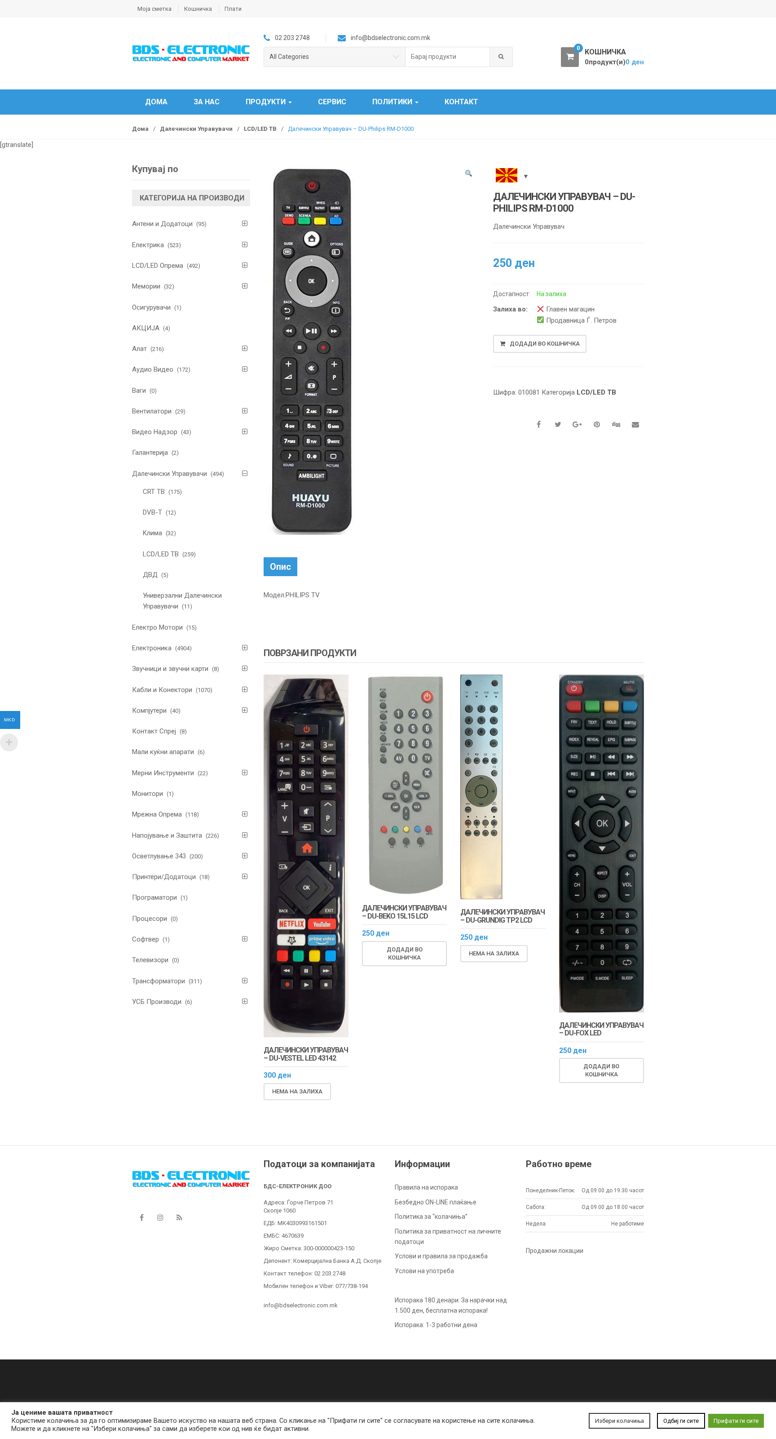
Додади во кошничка (545, 343)
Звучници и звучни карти (170, 669)
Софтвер (145, 939)
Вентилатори (152, 411)
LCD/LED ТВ (260, 128)
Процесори (149, 919)
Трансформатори (158, 981)
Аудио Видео (152, 369)
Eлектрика (148, 245)
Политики (393, 102)
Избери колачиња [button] (619, 1420)
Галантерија (150, 453)
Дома (156, 102)
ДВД (150, 575)
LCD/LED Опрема (157, 266)
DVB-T (152, 512)
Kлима (152, 533)
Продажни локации (554, 1250)
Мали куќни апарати (163, 752)
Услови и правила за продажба (441, 1256)
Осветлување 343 (159, 856)
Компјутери (149, 710)
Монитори (147, 794)
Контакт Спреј (154, 731)
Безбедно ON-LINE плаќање (435, 1202)
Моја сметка (154, 8)
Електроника (152, 648)
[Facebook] (141, 1217)
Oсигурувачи (151, 307)
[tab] (280, 566)
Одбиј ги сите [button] (681, 1420)
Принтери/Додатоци (164, 877)
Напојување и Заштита (167, 835)
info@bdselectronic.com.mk (301, 1305)
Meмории (146, 286)
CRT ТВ (154, 492)
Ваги (139, 390)
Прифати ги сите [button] (736, 1420)
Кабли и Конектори (162, 690)
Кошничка (198, 8)
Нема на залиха (297, 1091)
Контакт (461, 102)
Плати (233, 8)
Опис (280, 566)
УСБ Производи (156, 1002)
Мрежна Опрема (157, 814)
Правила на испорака (426, 1187)
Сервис (332, 102)
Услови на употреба (424, 1271)
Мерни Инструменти (163, 773)
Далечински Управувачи (196, 128)
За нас (207, 102)
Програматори (154, 897)
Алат (139, 349)
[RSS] (179, 1217)
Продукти (266, 102)
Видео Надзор (154, 432)
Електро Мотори (157, 627)
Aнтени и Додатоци (162, 224)
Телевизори (150, 960)
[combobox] (448, 57)
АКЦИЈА (145, 328)
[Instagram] (160, 1217)
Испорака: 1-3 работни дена (436, 1324)
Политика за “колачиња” (431, 1216)
